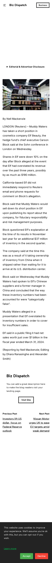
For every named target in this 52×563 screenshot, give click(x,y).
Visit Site (26, 400)
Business (43, 5)
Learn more (10, 548)
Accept (26, 556)
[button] (4, 5)
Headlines (9, 16)
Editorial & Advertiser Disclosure (26, 66)
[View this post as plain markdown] (42, 50)
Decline (41, 556)
